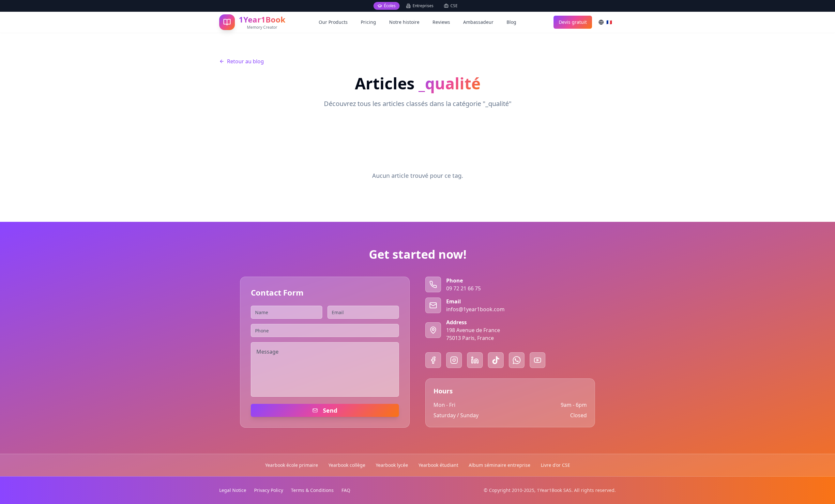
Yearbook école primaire (291, 465)
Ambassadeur (478, 22)
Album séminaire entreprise (499, 465)
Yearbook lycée (392, 465)
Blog (511, 22)
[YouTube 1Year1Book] (537, 360)
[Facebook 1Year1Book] (433, 360)
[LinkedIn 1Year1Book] (475, 360)
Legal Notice (232, 490)
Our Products (333, 22)
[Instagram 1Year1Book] (454, 360)
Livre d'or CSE (555, 465)
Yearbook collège (346, 465)
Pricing (368, 22)
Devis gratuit (573, 22)
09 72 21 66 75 (463, 288)
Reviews (441, 22)
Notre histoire (404, 22)
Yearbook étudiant (438, 465)
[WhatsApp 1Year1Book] (516, 360)
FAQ (346, 490)
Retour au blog (245, 61)
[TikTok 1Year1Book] (496, 360)
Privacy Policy (268, 490)
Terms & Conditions (312, 490)
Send (330, 410)
